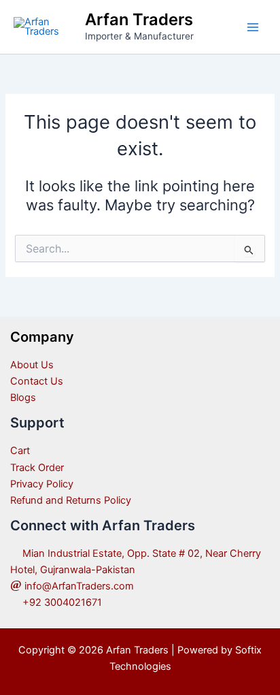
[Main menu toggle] (252, 26)
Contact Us (36, 381)
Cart (20, 451)
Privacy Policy (41, 484)
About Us (32, 365)
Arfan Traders (139, 19)
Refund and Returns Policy (70, 500)
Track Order (37, 468)
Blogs (23, 397)
